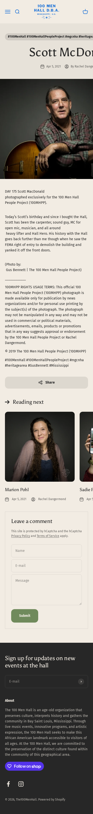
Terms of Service (48, 536)
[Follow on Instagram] (21, 784)
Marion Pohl (17, 489)
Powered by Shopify (51, 799)
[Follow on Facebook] (8, 784)
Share (50, 382)
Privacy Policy (20, 536)
